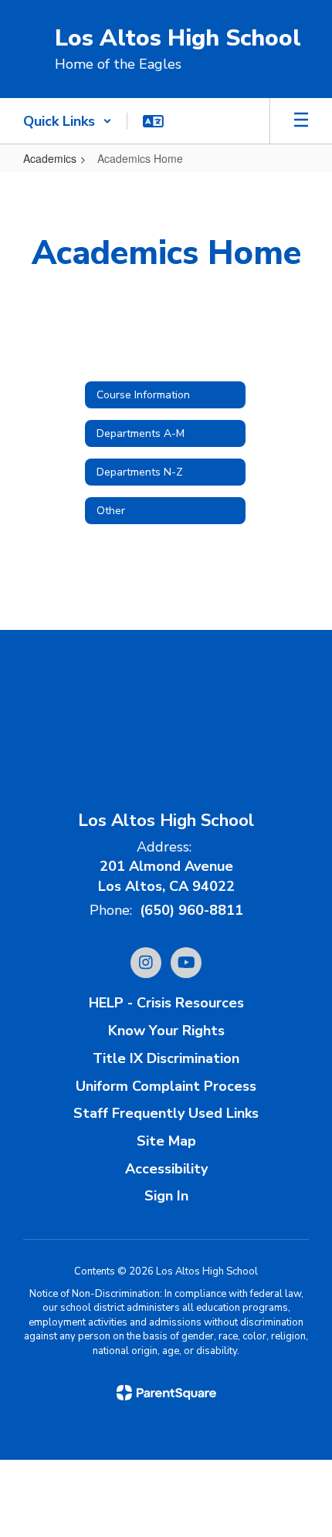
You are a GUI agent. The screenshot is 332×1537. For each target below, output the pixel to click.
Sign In (166, 1196)
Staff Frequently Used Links (166, 1113)
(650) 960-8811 (191, 910)
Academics (49, 158)
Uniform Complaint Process (166, 1086)
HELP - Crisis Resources (166, 1003)
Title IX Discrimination (166, 1058)
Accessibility (166, 1169)
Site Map (166, 1141)
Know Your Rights (166, 1030)
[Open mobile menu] (301, 121)
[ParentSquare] (166, 1392)
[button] (67, 121)
